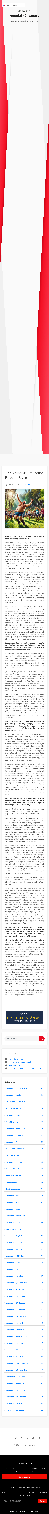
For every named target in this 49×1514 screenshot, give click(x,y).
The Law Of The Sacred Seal (20, 1062)
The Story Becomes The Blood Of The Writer (26, 1068)
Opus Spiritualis (15, 1065)
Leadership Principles (25, 485)
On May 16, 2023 (14, 484)
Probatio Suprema (16, 1059)
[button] (24, 11)
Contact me (24, 1476)
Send (42, 1500)
